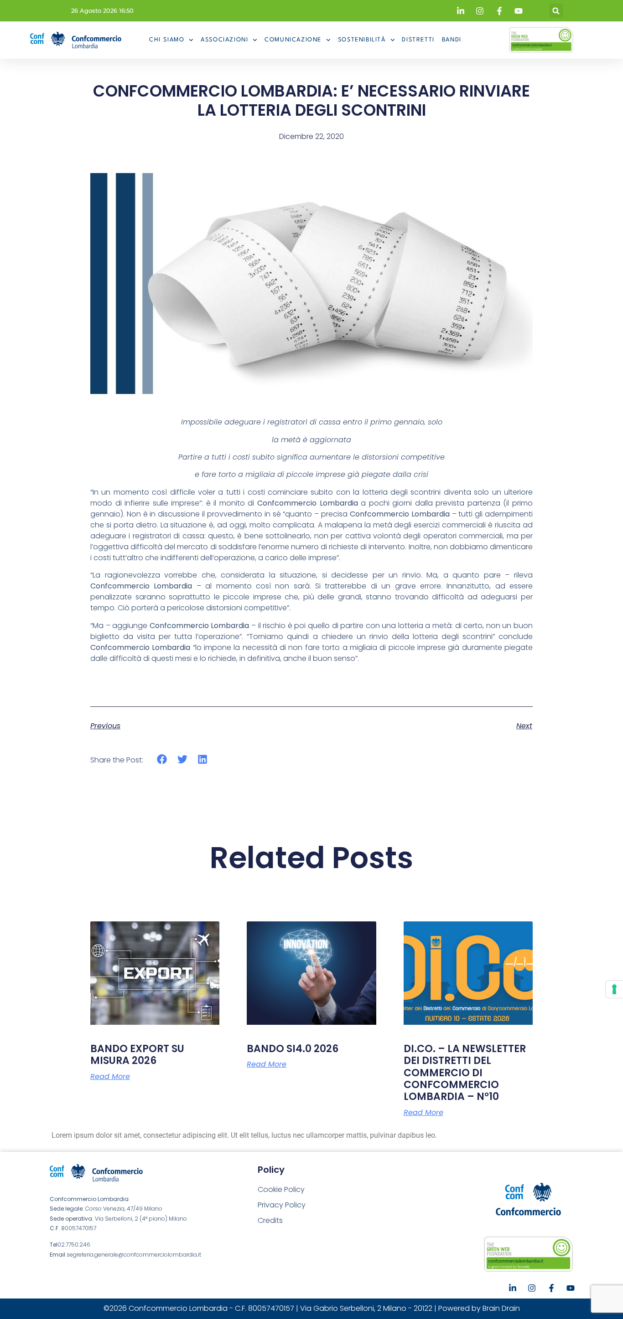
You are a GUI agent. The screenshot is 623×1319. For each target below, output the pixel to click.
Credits (270, 1220)
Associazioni (224, 40)
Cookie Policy (281, 1189)
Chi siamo (166, 40)
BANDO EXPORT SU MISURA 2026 (137, 1055)
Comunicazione (293, 40)
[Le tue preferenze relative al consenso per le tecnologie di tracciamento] (614, 989)
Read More (110, 1076)
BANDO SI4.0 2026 (292, 1049)
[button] (556, 11)
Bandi (452, 40)
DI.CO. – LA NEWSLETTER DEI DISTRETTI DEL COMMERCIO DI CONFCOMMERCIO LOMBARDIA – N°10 (465, 1073)
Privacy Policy (282, 1205)
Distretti (418, 40)
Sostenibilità (362, 40)
